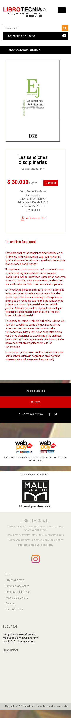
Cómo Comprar (14, 609)
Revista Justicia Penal (17, 591)
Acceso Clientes (35, 390)
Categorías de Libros (21, 36)
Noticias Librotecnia (16, 597)
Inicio (8, 574)
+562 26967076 (32, 414)
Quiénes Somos (14, 580)
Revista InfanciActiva (17, 585)
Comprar (51, 182)
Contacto (10, 603)
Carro (36, 402)
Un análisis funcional (20, 242)
